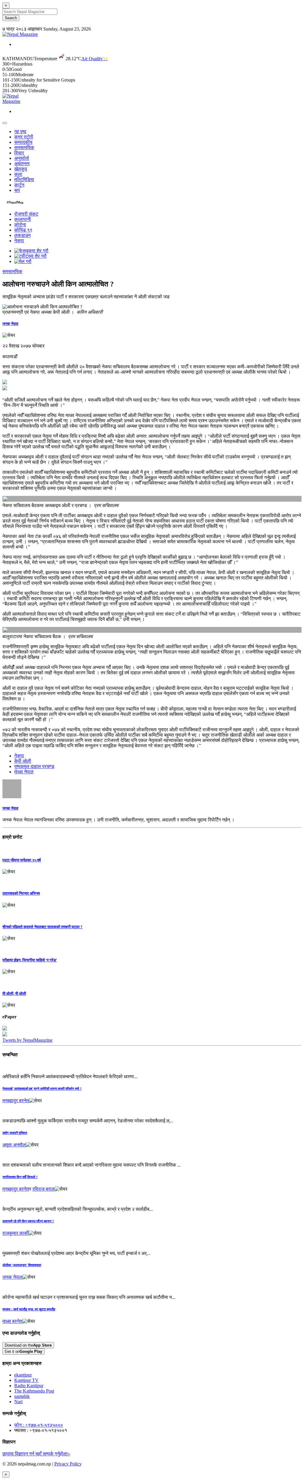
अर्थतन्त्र (22, 163)
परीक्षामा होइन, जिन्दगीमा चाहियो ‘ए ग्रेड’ (29, 960)
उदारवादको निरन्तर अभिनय (21, 893)
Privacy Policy (68, 1463)
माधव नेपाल (24, 771)
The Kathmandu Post (34, 1390)
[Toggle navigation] (4, 123)
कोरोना (20, 224)
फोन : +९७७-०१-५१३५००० (38, 1425)
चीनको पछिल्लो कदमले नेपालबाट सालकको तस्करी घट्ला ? (42, 927)
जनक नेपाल (10, 323)
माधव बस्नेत (12, 1321)
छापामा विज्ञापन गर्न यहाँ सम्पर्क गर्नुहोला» (36, 1453)
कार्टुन (19, 184)
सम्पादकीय (23, 142)
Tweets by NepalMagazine (27, 1040)
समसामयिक (24, 147)
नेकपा (19, 240)
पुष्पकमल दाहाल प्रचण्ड (34, 766)
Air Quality (94, 58)
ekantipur (23, 1374)
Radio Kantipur (28, 1385)
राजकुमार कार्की (15, 1233)
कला (18, 174)
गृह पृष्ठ (20, 131)
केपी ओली (22, 761)
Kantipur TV (26, 1380)
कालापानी (22, 219)
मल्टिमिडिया (24, 179)
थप (17, 190)
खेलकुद (20, 168)
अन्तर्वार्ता (21, 158)
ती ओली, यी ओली (14, 993)
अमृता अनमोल (14, 1144)
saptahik (22, 1396)
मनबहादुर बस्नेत (15, 1100)
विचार (19, 152)
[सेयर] (8, 335)
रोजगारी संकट (26, 213)
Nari (18, 1401)
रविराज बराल (43, 1188)
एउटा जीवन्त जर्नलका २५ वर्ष (21, 860)
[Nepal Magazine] (20, 34)
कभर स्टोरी (23, 136)
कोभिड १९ (23, 229)
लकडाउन (22, 235)
